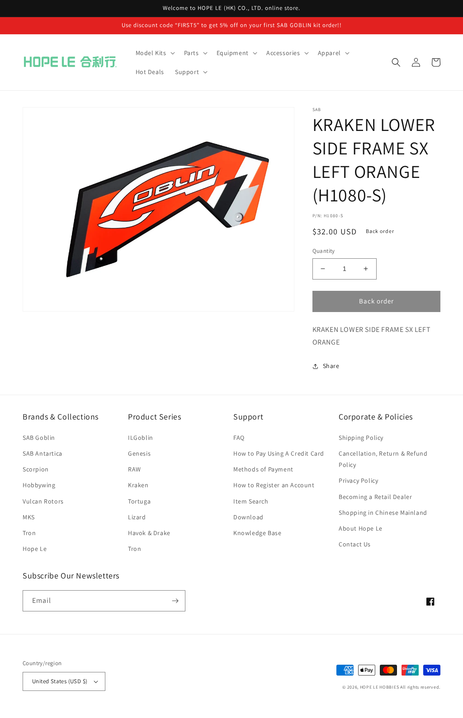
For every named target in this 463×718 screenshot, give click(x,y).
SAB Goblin (39, 438)
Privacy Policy (358, 480)
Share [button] (331, 366)
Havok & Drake (149, 533)
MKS (29, 517)
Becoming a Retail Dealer (375, 497)
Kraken (138, 485)
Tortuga (139, 501)
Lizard (137, 517)
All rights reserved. (420, 687)
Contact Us (355, 544)
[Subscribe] (175, 600)
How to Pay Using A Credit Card (278, 453)
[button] (154, 52)
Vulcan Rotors (43, 501)
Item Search (251, 501)
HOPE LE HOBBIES (379, 687)
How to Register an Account (274, 485)
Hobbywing (39, 485)
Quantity (323, 251)
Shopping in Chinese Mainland (383, 512)
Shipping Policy (361, 438)
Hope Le (35, 549)
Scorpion (36, 469)
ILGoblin (140, 438)
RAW (134, 469)
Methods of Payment (263, 469)
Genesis (139, 453)
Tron (29, 533)
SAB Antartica (42, 453)
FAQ (239, 438)
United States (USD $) (59, 681)
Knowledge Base (257, 533)
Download (248, 517)
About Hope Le (361, 528)
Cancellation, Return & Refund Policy (383, 459)
